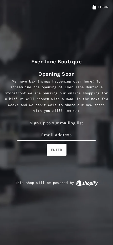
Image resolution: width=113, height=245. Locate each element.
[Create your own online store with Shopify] (87, 183)
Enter (56, 150)
